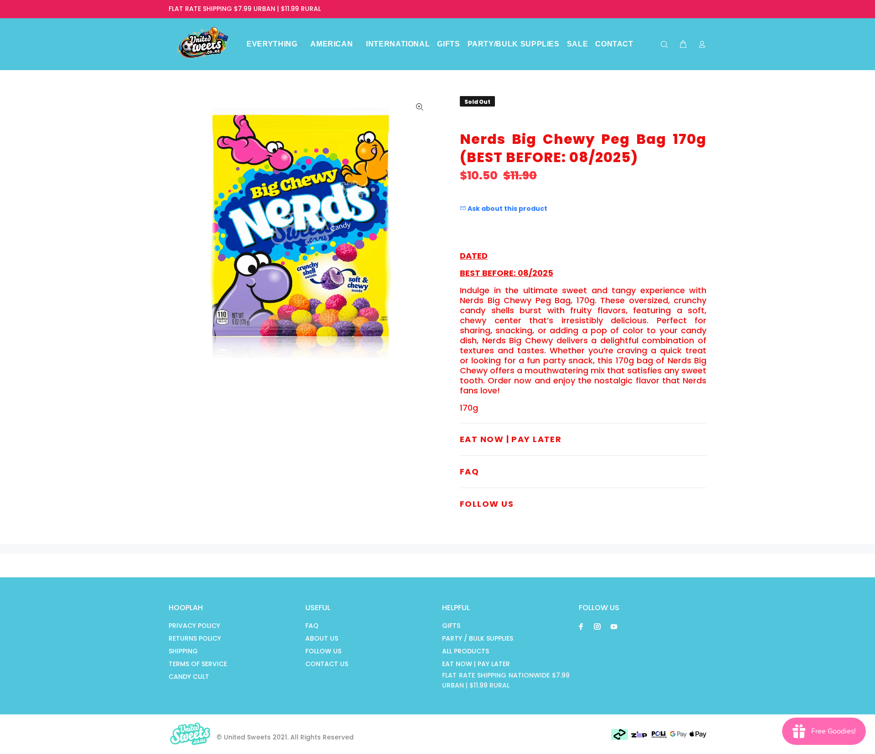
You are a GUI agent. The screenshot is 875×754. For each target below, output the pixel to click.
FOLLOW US (323, 651)
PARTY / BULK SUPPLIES (477, 638)
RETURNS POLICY (195, 638)
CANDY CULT (189, 676)
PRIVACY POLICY (194, 625)
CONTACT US (326, 663)
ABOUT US (321, 638)
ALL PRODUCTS (465, 651)
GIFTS (451, 625)
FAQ (312, 625)
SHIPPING (183, 651)
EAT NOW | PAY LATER (476, 663)
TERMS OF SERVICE (198, 663)
